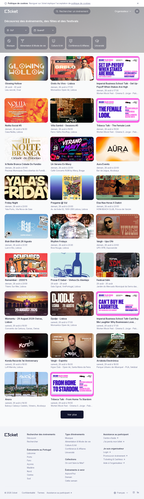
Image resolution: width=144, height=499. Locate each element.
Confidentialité (28, 493)
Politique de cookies (80, 3)
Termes (40, 493)
